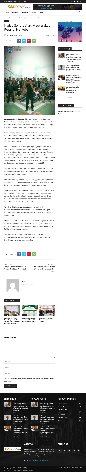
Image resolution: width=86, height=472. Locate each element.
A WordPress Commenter (66, 111)
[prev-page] (5, 328)
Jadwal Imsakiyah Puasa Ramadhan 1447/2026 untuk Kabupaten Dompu (29, 319)
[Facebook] (69, 1)
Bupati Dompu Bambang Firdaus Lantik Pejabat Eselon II (46, 319)
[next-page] (9, 328)
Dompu (11, 18)
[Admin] (5, 35)
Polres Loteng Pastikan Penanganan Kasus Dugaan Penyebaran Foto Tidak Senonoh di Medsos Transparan (73, 57)
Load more (69, 98)
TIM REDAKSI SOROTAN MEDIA (73, 468)
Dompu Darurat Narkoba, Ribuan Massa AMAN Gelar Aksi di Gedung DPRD (16, 269)
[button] (79, 12)
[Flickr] (69, 451)
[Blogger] (60, 451)
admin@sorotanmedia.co (40, 460)
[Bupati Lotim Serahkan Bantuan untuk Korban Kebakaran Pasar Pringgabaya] (61, 88)
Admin (11, 35)
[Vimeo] (77, 1)
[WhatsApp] (34, 41)
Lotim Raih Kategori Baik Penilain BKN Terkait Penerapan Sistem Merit (44, 269)
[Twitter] (75, 1)
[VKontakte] (78, 451)
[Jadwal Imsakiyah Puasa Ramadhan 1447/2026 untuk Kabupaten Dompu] (29, 310)
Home (6, 18)
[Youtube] (80, 1)
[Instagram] (72, 1)
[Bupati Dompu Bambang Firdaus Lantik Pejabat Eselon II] (47, 310)
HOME (61, 468)
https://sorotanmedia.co (27, 284)
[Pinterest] (29, 41)
